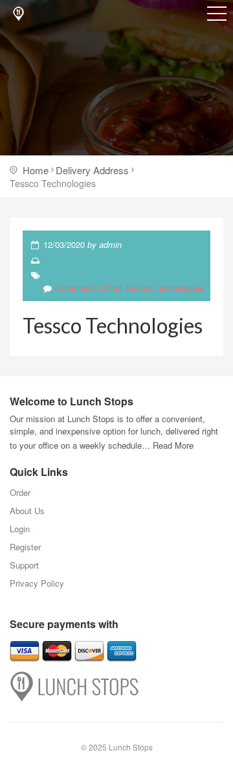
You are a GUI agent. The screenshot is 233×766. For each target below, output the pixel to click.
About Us (27, 510)
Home (36, 170)
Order (20, 492)
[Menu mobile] (217, 16)
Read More (173, 445)
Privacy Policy (37, 583)
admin (110, 244)
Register (25, 547)
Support (24, 565)
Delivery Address (92, 170)
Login (20, 529)
